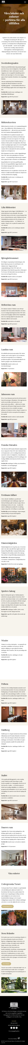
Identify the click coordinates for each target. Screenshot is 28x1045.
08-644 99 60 (14, 1023)
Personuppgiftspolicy (14, 1031)
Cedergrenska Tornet (7, 906)
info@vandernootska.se (14, 1025)
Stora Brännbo (6, 963)
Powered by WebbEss (12, 1038)
